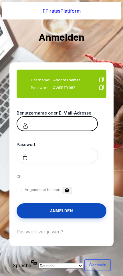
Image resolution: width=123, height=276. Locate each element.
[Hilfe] (67, 190)
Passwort (26, 144)
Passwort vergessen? (40, 231)
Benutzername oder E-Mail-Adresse (54, 113)
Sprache (22, 265)
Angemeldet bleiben (42, 189)
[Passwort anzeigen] (23, 176)
